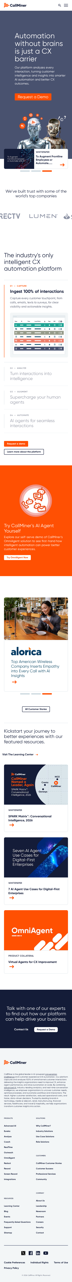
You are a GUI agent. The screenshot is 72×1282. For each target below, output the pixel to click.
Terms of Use (61, 1262)
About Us (40, 1200)
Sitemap (8, 1233)
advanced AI (10, 1087)
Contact (40, 1233)
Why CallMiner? (43, 1126)
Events (7, 1217)
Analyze (8, 1136)
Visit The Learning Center (18, 754)
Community (41, 1179)
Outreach (8, 1152)
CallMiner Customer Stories (49, 1163)
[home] (15, 5)
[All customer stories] (14, 682)
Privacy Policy (11, 1268)
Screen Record (10, 1174)
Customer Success (44, 1168)
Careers (40, 1222)
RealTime (8, 1147)
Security (40, 1227)
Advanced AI (10, 1126)
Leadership (41, 1206)
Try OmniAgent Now (17, 557)
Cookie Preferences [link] (14, 1262)
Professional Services (46, 1174)
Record (7, 1168)
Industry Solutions (44, 1131)
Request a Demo (33, 97)
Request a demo (16, 443)
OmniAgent (9, 1158)
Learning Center (11, 1206)
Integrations (10, 1179)
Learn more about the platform (24, 451)
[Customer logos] (36, 214)
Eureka (7, 1131)
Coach (7, 1142)
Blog (6, 1211)
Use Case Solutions (45, 1136)
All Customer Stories (36, 709)
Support (8, 1227)
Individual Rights (39, 1262)
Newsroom (41, 1211)
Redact (7, 1163)
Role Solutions (42, 1142)
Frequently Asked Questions (17, 1222)
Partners (40, 1217)
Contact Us (21, 1029)
